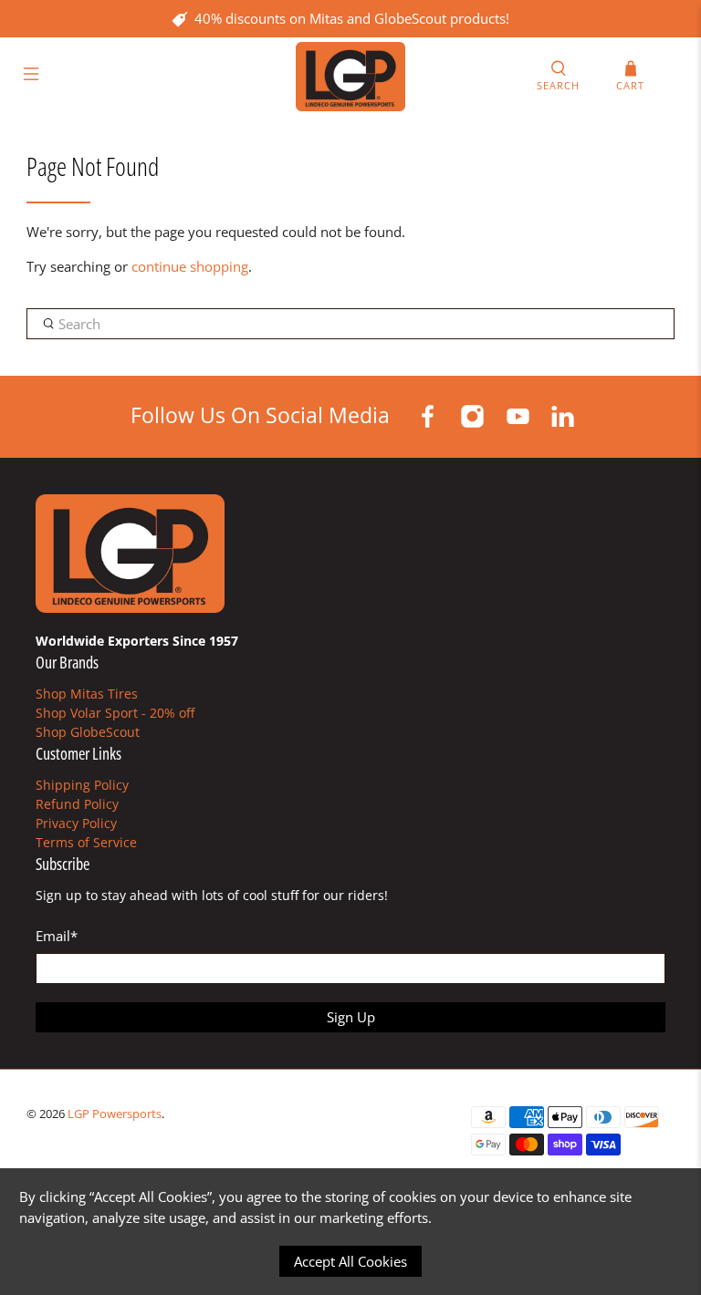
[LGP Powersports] (350, 76)
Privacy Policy (76, 823)
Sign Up (351, 1017)
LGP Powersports (115, 1114)
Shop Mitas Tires (87, 693)
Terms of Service (86, 842)
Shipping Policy (82, 784)
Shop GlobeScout (88, 732)
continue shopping (189, 266)
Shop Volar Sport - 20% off (115, 712)
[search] (350, 323)
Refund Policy (77, 804)
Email (57, 936)
